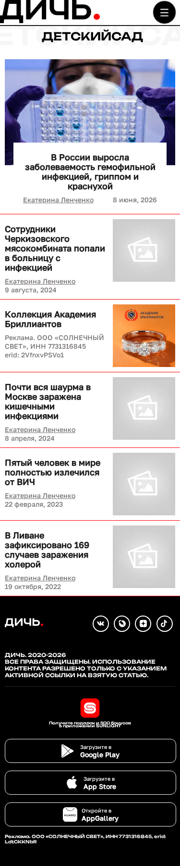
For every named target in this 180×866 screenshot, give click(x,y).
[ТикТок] (164, 624)
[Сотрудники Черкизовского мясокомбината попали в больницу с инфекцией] (144, 250)
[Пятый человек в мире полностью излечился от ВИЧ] (144, 484)
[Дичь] (50, 21)
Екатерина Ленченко (58, 200)
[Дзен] (143, 624)
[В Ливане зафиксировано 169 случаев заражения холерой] (144, 556)
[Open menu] (164, 12)
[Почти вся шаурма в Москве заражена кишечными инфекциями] (144, 408)
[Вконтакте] (101, 624)
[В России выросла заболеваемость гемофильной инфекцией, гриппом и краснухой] (90, 112)
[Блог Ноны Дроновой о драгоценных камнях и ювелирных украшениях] (122, 624)
